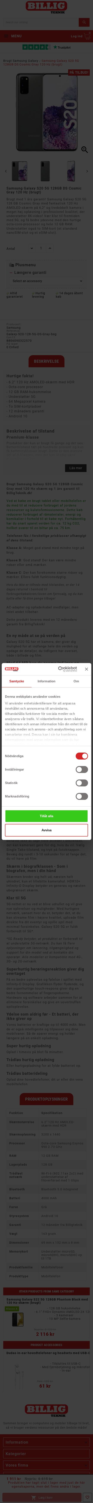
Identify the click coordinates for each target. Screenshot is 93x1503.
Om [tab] (76, 681)
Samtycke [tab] (16, 681)
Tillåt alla (46, 816)
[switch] (82, 769)
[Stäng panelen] (86, 669)
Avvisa (46, 830)
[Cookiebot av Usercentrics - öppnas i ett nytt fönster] (58, 669)
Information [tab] (46, 681)
